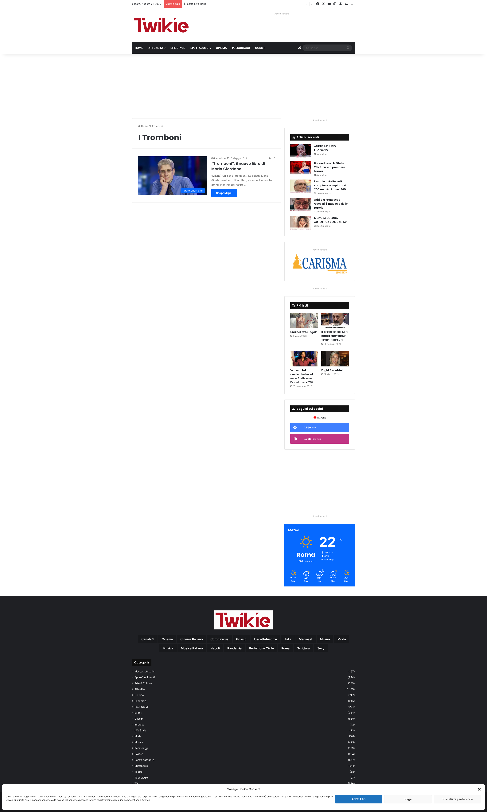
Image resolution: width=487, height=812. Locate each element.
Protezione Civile (261, 648)
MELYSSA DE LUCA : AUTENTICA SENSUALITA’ (330, 220)
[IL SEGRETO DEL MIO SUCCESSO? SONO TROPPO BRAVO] (335, 320)
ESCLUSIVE (141, 706)
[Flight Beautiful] (335, 358)
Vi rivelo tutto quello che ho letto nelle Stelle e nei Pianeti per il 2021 (303, 376)
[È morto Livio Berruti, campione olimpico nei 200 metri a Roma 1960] (300, 187)
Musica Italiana (192, 648)
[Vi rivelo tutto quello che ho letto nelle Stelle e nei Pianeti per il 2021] (304, 358)
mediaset (305, 639)
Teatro (138, 771)
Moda (137, 736)
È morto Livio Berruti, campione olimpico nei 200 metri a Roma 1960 (224, 3)
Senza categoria (144, 759)
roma (285, 648)
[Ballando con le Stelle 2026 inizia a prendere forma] (300, 168)
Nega (408, 799)
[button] (479, 789)
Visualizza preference (457, 799)
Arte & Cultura (143, 683)
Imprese (139, 724)
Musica (138, 742)
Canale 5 (147, 639)
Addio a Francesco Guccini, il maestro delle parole (331, 204)
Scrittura (303, 648)
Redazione (220, 158)
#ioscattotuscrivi (144, 671)
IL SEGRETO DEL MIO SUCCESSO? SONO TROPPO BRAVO (334, 336)
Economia (140, 700)
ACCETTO (359, 799)
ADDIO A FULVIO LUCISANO (325, 148)
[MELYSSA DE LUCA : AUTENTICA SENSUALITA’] (300, 223)
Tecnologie (141, 777)
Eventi (138, 712)
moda (341, 639)
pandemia (234, 648)
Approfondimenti (144, 677)
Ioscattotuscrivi (265, 639)
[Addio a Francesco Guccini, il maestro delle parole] (300, 205)
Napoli (215, 648)
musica (168, 648)
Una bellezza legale (304, 332)
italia (287, 639)
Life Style (177, 47)
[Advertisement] (243, 86)
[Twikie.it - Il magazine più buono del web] (161, 25)
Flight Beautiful (332, 370)
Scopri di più (224, 193)
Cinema (221, 47)
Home (139, 47)
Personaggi (241, 47)
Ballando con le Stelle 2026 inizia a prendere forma (329, 167)
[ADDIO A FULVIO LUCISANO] (300, 151)
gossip (241, 639)
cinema (167, 639)
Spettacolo (199, 47)
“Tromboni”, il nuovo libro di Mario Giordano (238, 166)
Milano (325, 639)
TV (136, 783)
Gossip (260, 47)
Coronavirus (219, 639)
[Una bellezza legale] (304, 320)
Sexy (320, 648)
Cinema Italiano (191, 639)
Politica (138, 754)
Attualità (155, 47)
